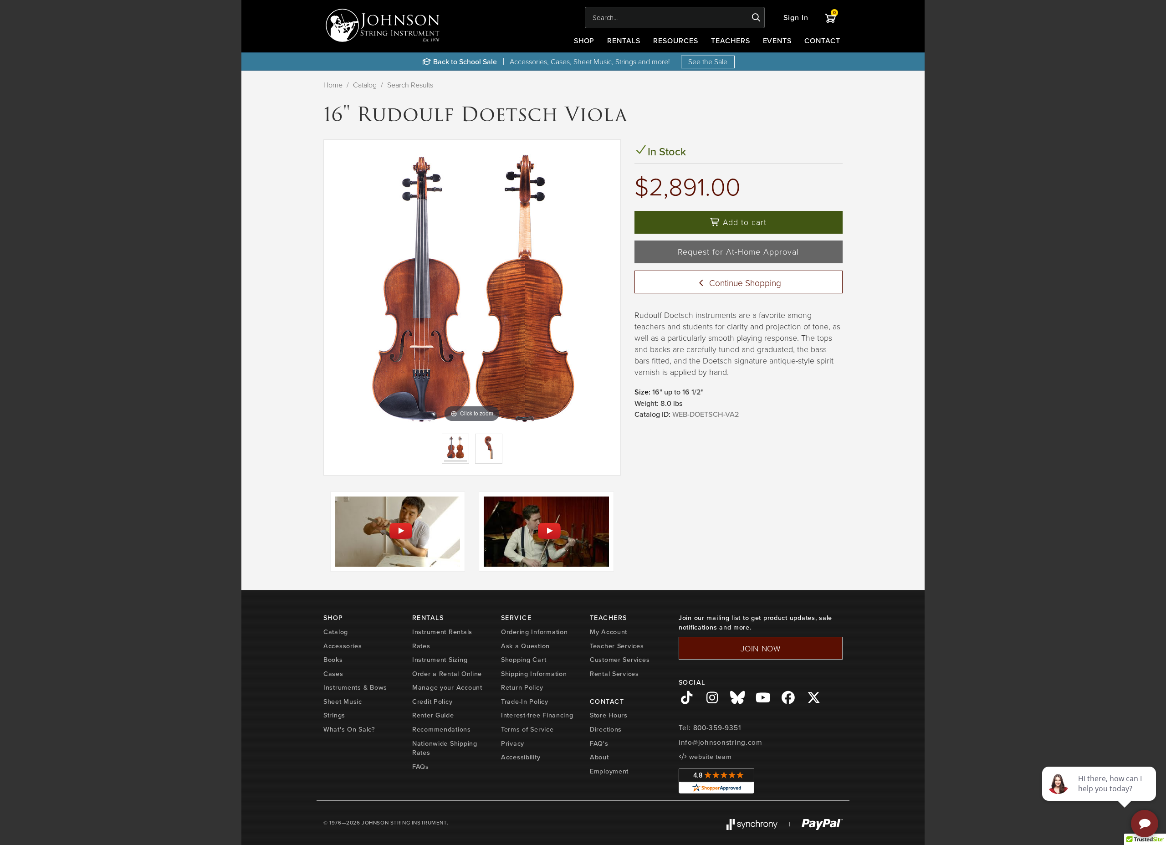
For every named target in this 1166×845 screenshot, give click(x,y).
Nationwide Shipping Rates (444, 748)
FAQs (420, 766)
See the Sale (707, 61)
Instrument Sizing (439, 659)
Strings (334, 715)
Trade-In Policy (524, 701)
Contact (822, 41)
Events (777, 41)
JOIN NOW (761, 648)
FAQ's (599, 743)
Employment (609, 771)
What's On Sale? (349, 729)
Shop (584, 41)
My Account (608, 631)
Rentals (623, 41)
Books (333, 659)
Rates (421, 645)
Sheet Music (342, 701)
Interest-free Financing (537, 715)
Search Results (410, 85)
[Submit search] (756, 18)
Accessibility (520, 757)
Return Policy (522, 687)
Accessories (342, 645)
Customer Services (619, 659)
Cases (333, 673)
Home (333, 85)
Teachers (730, 41)
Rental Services (614, 673)
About (599, 757)
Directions (606, 729)
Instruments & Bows (355, 687)
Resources (675, 41)
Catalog (365, 85)
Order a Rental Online (447, 673)
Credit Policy (432, 701)
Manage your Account (447, 687)
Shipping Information (534, 673)
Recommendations (441, 729)
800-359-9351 (717, 727)
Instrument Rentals (442, 631)
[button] (796, 18)
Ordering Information (534, 631)
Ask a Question (525, 645)
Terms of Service (527, 729)
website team (709, 756)
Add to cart (743, 221)
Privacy (512, 743)
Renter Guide (433, 715)
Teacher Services (617, 645)
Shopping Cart (523, 659)
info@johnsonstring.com (720, 742)
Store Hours (609, 715)
